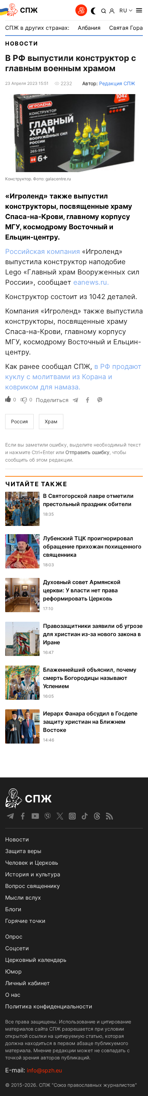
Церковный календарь (35, 959)
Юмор (13, 971)
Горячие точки (25, 920)
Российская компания (42, 251)
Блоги (13, 909)
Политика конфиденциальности (48, 1006)
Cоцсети (17, 948)
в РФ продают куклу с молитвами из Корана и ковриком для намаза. (73, 376)
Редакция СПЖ (117, 83)
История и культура (32, 874)
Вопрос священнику (32, 885)
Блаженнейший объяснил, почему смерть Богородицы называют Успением (89, 677)
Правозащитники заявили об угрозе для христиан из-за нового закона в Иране (92, 634)
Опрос (13, 936)
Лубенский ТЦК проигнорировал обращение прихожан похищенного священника (92, 546)
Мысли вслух (23, 897)
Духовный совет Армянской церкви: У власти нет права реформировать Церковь (81, 590)
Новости (21, 43)
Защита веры (23, 851)
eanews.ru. (91, 282)
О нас (12, 994)
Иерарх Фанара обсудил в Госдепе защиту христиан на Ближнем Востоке (90, 721)
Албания (89, 27)
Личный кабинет (27, 983)
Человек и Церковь (31, 862)
